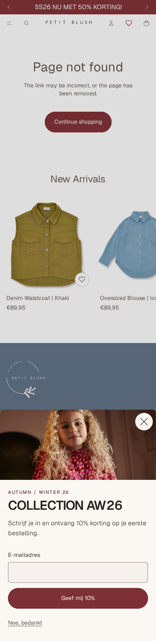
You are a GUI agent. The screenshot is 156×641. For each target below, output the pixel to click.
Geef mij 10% (78, 598)
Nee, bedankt (25, 622)
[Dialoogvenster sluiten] (144, 421)
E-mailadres (24, 554)
